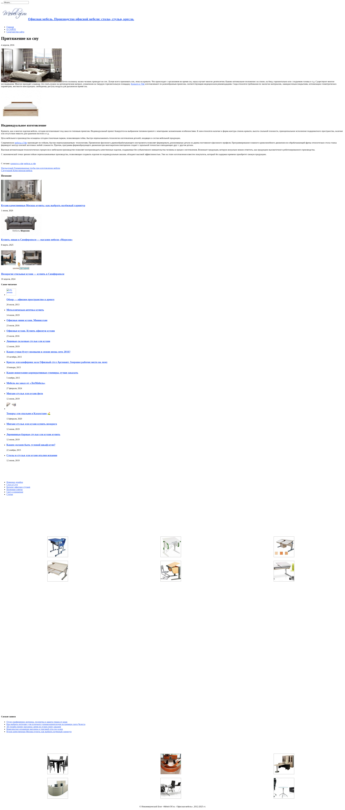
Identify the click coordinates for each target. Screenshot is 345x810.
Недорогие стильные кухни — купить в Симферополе (32, 273)
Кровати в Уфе (138, 84)
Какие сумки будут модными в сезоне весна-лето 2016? (38, 351)
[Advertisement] (21, 471)
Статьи (9, 494)
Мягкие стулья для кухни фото (24, 393)
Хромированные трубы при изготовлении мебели (30, 168)
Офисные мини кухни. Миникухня (26, 320)
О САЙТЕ (11, 29)
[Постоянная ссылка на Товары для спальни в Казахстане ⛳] (11, 409)
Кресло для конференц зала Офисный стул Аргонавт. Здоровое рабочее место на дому (57, 362)
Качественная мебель (16, 170)
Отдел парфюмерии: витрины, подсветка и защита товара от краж (36, 722)
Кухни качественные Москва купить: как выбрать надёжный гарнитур (43, 205)
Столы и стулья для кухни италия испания (31, 455)
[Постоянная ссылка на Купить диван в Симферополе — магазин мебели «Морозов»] (21, 235)
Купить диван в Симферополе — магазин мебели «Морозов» (37, 239)
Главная (10, 27)
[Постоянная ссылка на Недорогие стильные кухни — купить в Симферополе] (21, 269)
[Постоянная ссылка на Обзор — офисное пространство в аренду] (11, 295)
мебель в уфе (30, 163)
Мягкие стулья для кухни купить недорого (31, 423)
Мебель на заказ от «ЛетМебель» (25, 383)
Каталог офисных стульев (18, 487)
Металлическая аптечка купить (25, 309)
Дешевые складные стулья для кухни (28, 341)
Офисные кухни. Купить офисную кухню (30, 330)
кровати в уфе (17, 163)
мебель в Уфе (21, 143)
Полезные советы (14, 489)
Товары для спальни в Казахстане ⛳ (28, 413)
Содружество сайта (15, 32)
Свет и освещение (14, 492)
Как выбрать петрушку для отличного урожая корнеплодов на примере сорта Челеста (45, 724)
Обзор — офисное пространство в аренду (30, 299)
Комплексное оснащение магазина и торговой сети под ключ (34, 729)
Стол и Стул (12, 484)
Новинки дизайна (14, 482)
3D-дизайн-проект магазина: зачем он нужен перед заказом (33, 727)
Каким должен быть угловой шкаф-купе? (30, 444)
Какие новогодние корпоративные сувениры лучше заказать (42, 372)
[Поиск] (2, 3)
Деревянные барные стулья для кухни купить (33, 434)
